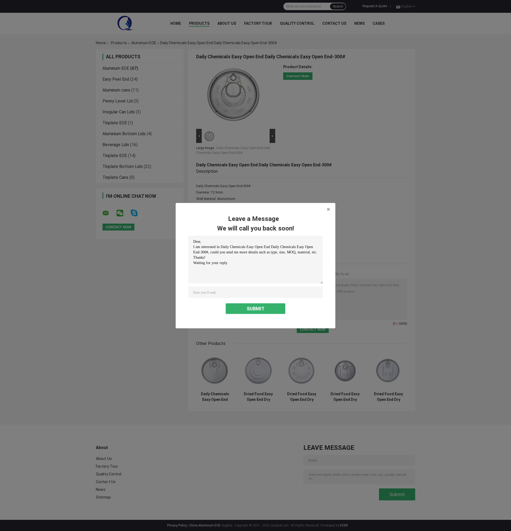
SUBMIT (256, 308)
